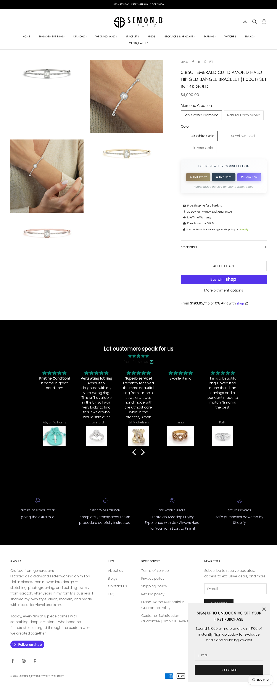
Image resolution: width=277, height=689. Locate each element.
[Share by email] (211, 62)
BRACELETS (132, 36)
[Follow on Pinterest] (35, 661)
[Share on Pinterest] (205, 62)
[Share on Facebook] (193, 62)
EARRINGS (209, 36)
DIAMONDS (80, 36)
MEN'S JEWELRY (138, 43)
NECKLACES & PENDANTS (179, 36)
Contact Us (117, 586)
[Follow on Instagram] (24, 661)
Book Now (251, 177)
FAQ (111, 594)
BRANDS (250, 36)
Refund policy (152, 594)
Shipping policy (154, 586)
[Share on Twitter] (199, 62)
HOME (26, 36)
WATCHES (230, 36)
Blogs (112, 578)
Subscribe (229, 670)
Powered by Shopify (51, 676)
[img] (138, 356)
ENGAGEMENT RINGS (52, 36)
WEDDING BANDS (106, 36)
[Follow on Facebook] (12, 661)
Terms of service (155, 570)
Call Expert (200, 177)
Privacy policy (152, 578)
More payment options (223, 290)
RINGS (151, 36)
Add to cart (223, 266)
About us (115, 570)
